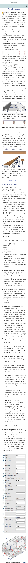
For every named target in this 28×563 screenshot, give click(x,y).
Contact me (24, 562)
